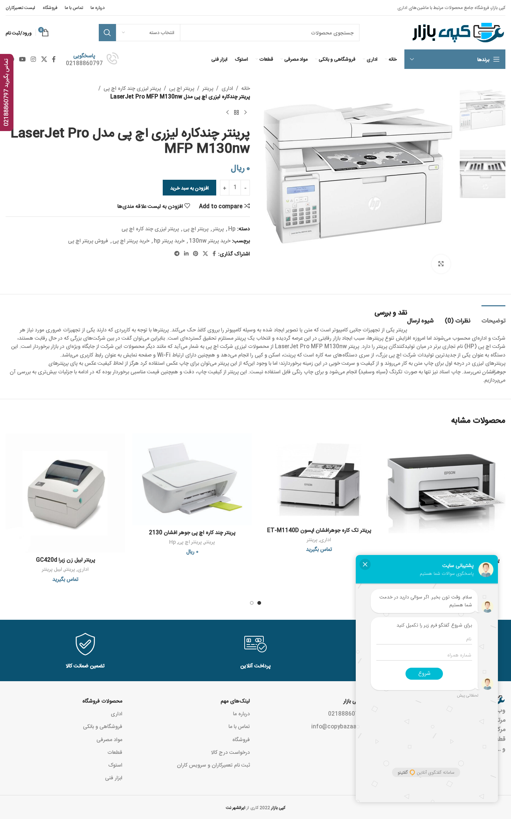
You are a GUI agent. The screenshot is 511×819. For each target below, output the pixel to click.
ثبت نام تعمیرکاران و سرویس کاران (213, 764)
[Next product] (227, 112)
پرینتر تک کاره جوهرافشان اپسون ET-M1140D (319, 530)
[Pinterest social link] (196, 254)
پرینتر (207, 88)
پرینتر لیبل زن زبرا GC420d (65, 559)
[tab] (493, 316)
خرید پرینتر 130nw (209, 240)
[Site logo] (457, 33)
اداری (227, 88)
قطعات (114, 752)
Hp (232, 228)
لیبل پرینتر (52, 569)
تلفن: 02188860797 (353, 713)
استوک (115, 764)
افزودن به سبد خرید (189, 187)
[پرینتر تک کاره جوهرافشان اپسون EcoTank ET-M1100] (445, 493)
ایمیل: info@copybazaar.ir (344, 726)
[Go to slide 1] (259, 603)
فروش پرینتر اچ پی (88, 240)
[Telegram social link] (177, 254)
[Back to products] (236, 112)
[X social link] (44, 59)
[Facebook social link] (53, 59)
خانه (245, 88)
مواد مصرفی (109, 739)
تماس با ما (239, 726)
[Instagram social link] (33, 59)
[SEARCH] (107, 32)
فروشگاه (241, 739)
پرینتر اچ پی (181, 88)
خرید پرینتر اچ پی (131, 240)
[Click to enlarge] (441, 264)
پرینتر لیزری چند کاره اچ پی (132, 88)
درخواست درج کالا (230, 752)
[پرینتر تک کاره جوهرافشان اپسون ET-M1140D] (319, 478)
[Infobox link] (92, 59)
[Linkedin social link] (186, 254)
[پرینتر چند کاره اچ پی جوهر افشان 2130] (192, 479)
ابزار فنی (113, 777)
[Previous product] (245, 112)
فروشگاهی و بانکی (102, 726)
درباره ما (241, 713)
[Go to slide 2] (252, 603)
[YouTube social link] (22, 59)
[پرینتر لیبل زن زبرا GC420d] (65, 493)
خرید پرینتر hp (169, 240)
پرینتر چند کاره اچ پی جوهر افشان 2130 (192, 532)
